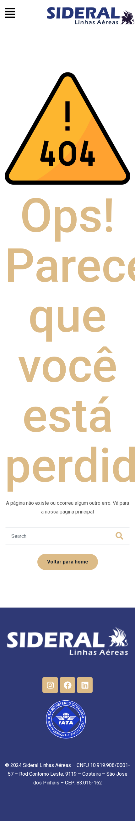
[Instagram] (50, 685)
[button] (10, 14)
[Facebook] (67, 685)
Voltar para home (67, 562)
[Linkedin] (85, 685)
